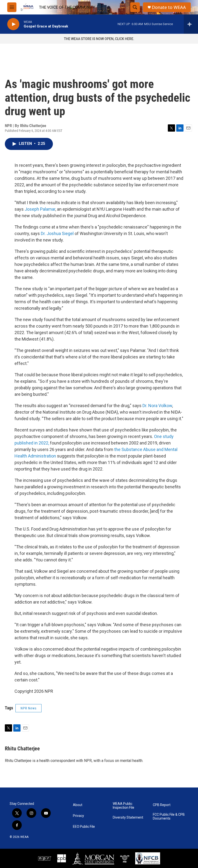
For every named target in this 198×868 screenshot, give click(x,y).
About (77, 805)
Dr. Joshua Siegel (58, 233)
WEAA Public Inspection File (123, 805)
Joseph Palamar (40, 209)
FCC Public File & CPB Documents (169, 816)
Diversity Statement (128, 817)
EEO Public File (84, 826)
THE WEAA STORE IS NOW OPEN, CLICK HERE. (99, 39)
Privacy (78, 816)
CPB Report (161, 805)
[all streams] (191, 24)
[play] (13, 24)
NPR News (28, 708)
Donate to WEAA (169, 7)
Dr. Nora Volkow (157, 405)
